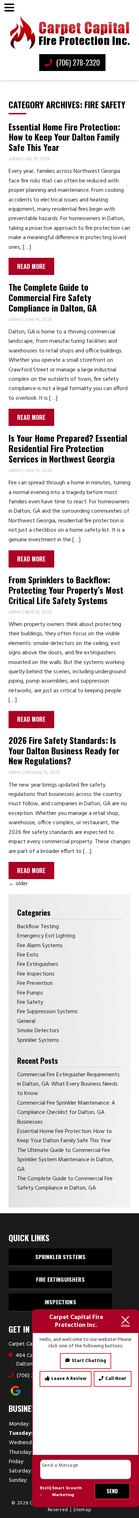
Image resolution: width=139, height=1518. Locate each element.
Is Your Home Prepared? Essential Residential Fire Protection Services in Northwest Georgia (68, 448)
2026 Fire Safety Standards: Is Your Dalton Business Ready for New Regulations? (64, 750)
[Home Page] (69, 32)
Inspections (60, 1302)
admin (15, 159)
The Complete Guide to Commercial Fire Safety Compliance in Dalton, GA (53, 297)
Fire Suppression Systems (47, 1011)
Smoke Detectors (38, 1030)
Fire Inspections (36, 974)
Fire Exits (27, 955)
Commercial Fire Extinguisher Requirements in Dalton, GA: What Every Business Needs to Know (68, 1084)
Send (112, 1491)
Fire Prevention (35, 983)
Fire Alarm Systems (40, 945)
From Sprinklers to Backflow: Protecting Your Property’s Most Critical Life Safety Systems (66, 590)
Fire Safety (30, 1002)
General (26, 1021)
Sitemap (82, 1510)
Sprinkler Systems (38, 1040)
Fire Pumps (30, 993)
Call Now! (115, 1378)
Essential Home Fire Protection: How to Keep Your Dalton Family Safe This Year (64, 137)
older (18, 883)
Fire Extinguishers (37, 964)
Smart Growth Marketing (67, 1492)
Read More (31, 266)
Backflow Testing (38, 926)
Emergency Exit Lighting (46, 936)
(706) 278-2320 (77, 62)
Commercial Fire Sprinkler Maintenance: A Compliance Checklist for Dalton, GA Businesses (66, 1113)
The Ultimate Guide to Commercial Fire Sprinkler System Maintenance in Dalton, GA (65, 1160)
